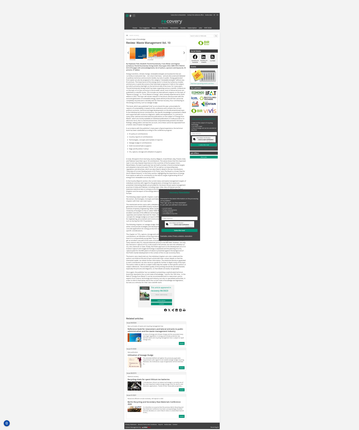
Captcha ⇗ (189, 226)
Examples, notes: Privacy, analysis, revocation (176, 236)
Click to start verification (181, 225)
